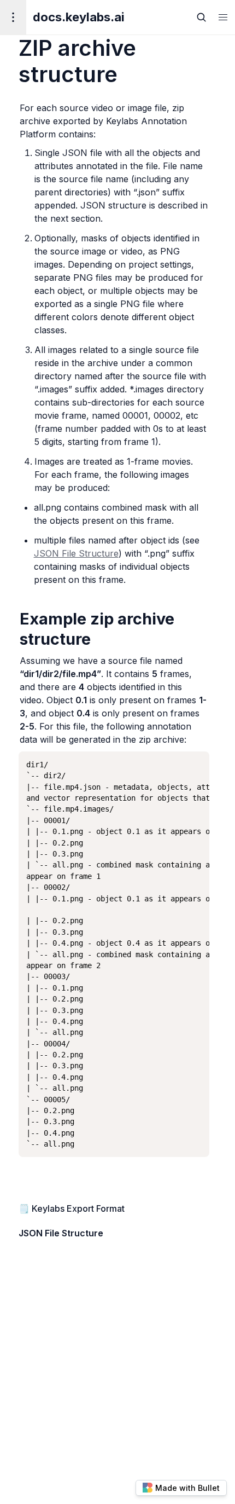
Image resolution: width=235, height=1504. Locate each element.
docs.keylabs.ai (79, 17)
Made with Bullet (187, 1488)
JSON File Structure (76, 553)
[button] (223, 17)
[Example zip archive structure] (14, 619)
